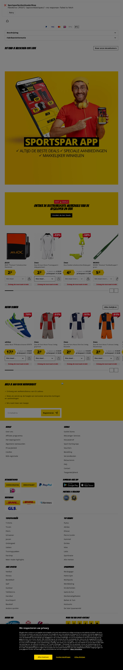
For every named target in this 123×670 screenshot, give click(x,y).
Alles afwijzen (79, 657)
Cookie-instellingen (63, 657)
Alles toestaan (43, 657)
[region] (61, 647)
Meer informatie (76, 649)
